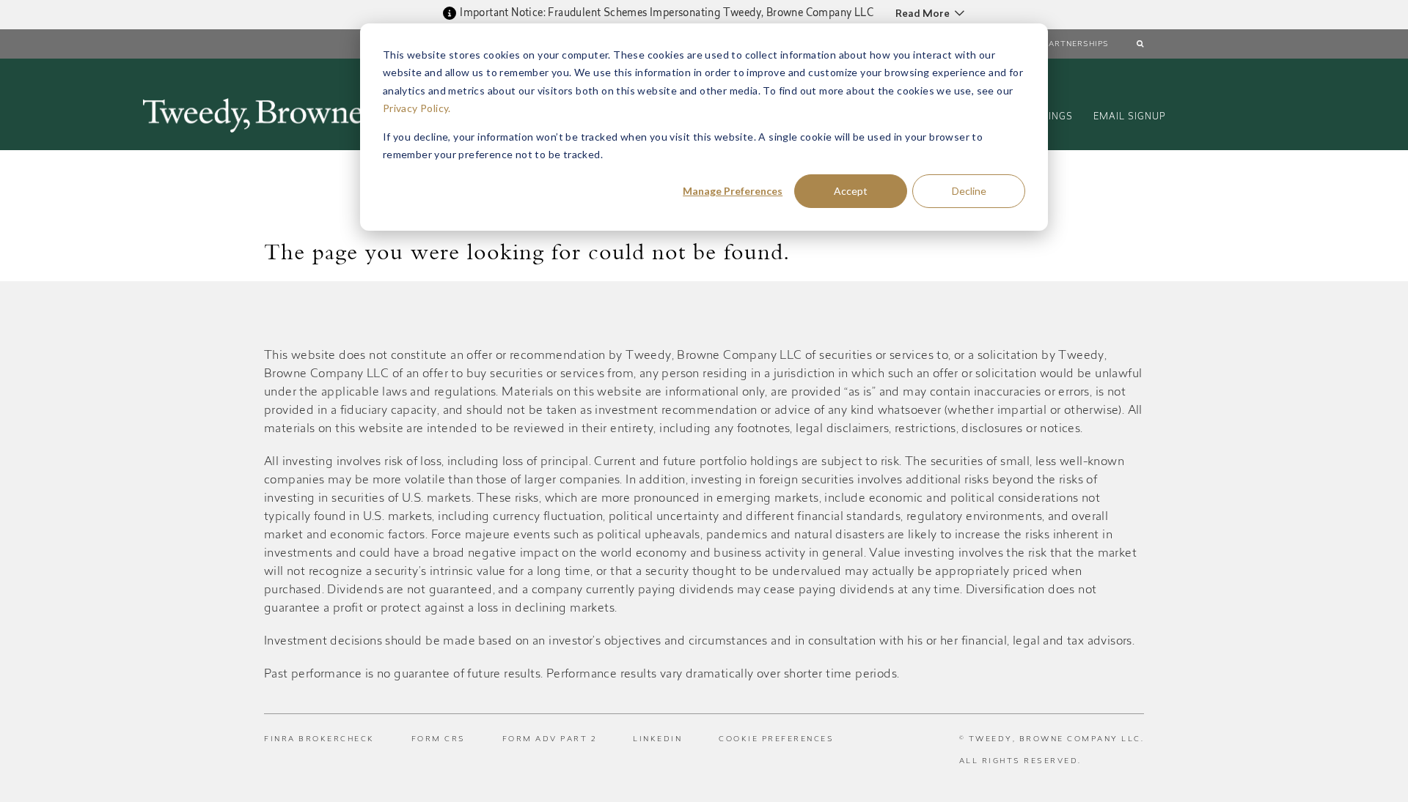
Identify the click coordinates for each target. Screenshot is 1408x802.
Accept (851, 191)
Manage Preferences (732, 191)
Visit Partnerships (1064, 44)
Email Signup (1129, 117)
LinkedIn (657, 739)
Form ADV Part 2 (549, 739)
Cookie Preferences (776, 739)
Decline (969, 191)
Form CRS (438, 739)
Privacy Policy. (417, 108)
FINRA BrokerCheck (319, 739)
